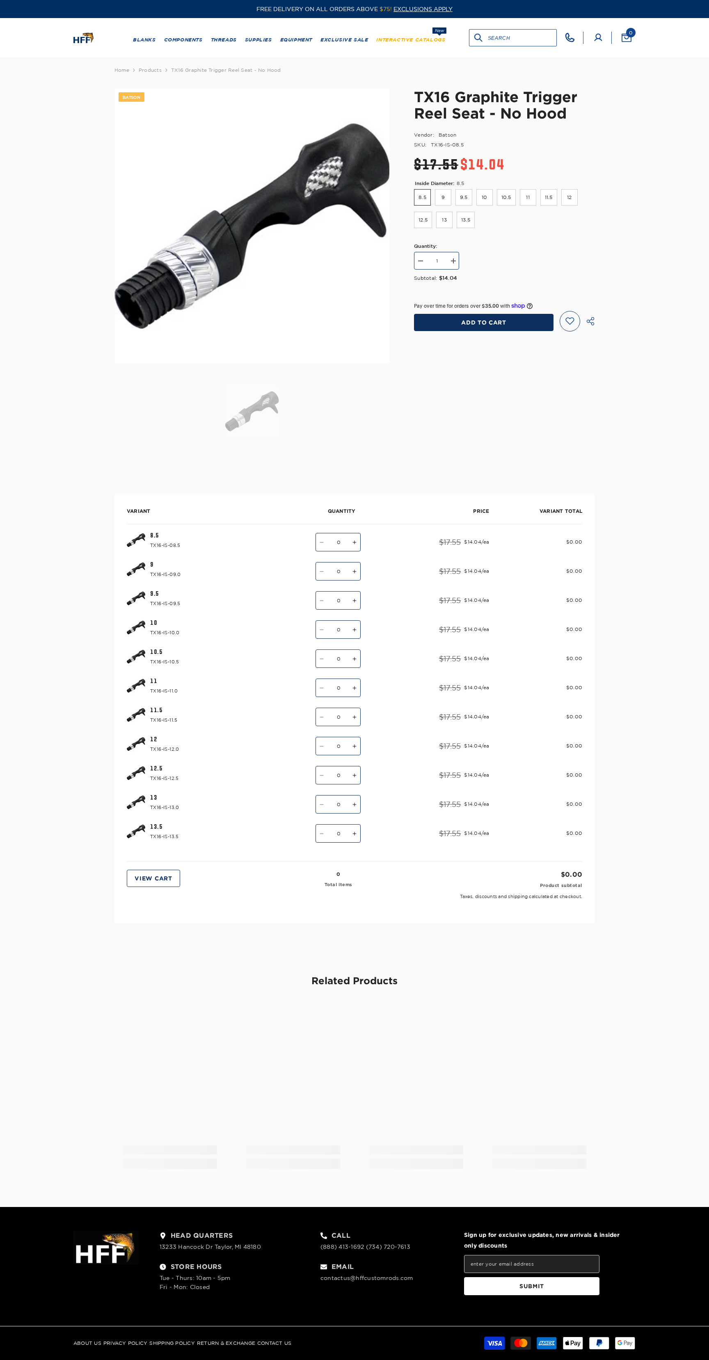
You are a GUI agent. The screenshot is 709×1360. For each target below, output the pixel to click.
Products (150, 70)
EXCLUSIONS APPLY (423, 9)
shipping (518, 896)
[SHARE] (587, 321)
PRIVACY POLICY (125, 1343)
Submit (531, 1286)
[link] (170, 1149)
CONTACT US (274, 1343)
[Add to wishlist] (570, 321)
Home (121, 70)
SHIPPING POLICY (172, 1343)
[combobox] (522, 38)
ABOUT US (87, 1343)
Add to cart (483, 322)
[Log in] (598, 38)
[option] (252, 225)
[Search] (478, 38)
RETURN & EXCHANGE (226, 1343)
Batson (447, 134)
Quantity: (425, 246)
